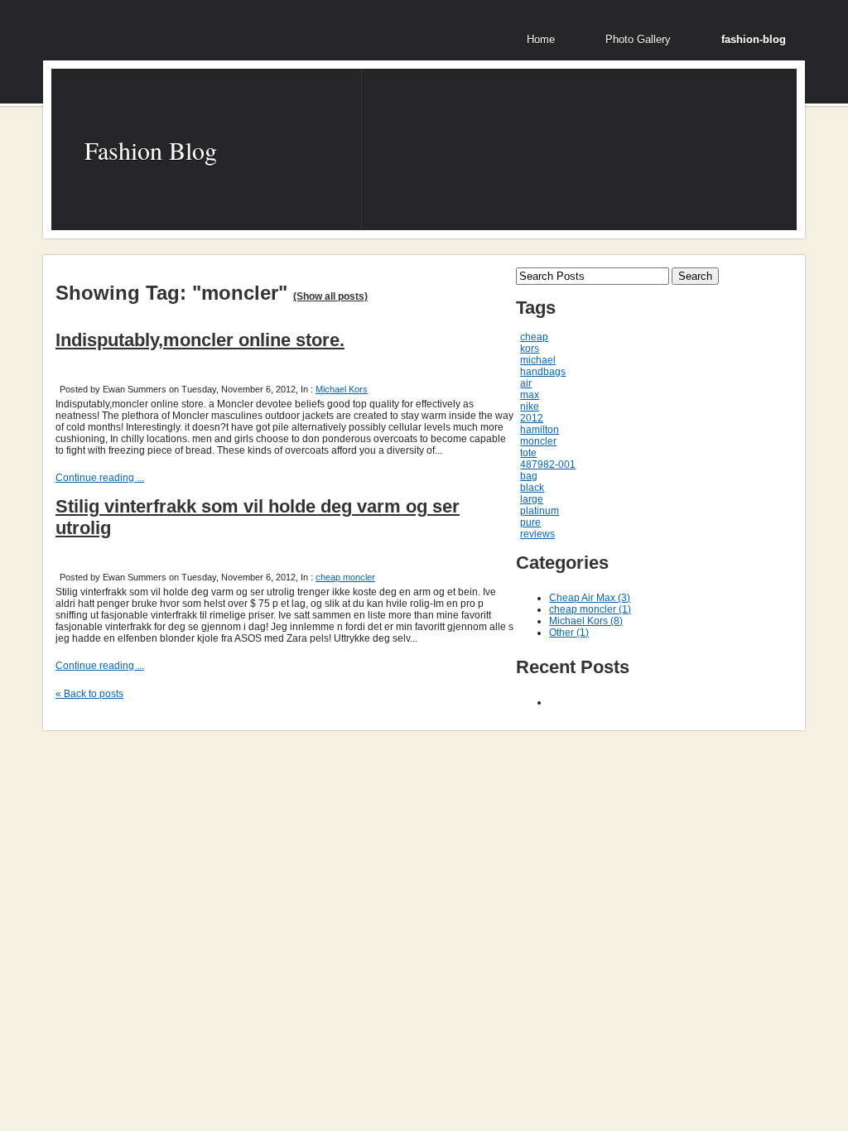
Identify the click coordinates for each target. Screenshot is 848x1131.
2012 (531, 418)
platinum (539, 511)
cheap (534, 337)
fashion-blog (753, 39)
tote (528, 453)
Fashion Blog (150, 149)
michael (538, 360)
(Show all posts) (330, 296)
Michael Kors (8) (586, 621)
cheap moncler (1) (590, 609)
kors (529, 348)
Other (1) (569, 632)
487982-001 (548, 464)
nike (529, 406)
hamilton (539, 430)
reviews (537, 534)
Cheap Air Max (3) (589, 598)
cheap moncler (345, 577)
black (532, 487)
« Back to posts (89, 694)
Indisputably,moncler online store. (199, 340)
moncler (538, 441)
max (529, 395)
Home (541, 39)
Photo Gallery (638, 39)
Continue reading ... (99, 478)
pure (530, 522)
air (526, 383)
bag (528, 476)
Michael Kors (342, 389)
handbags (543, 372)
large (531, 499)
